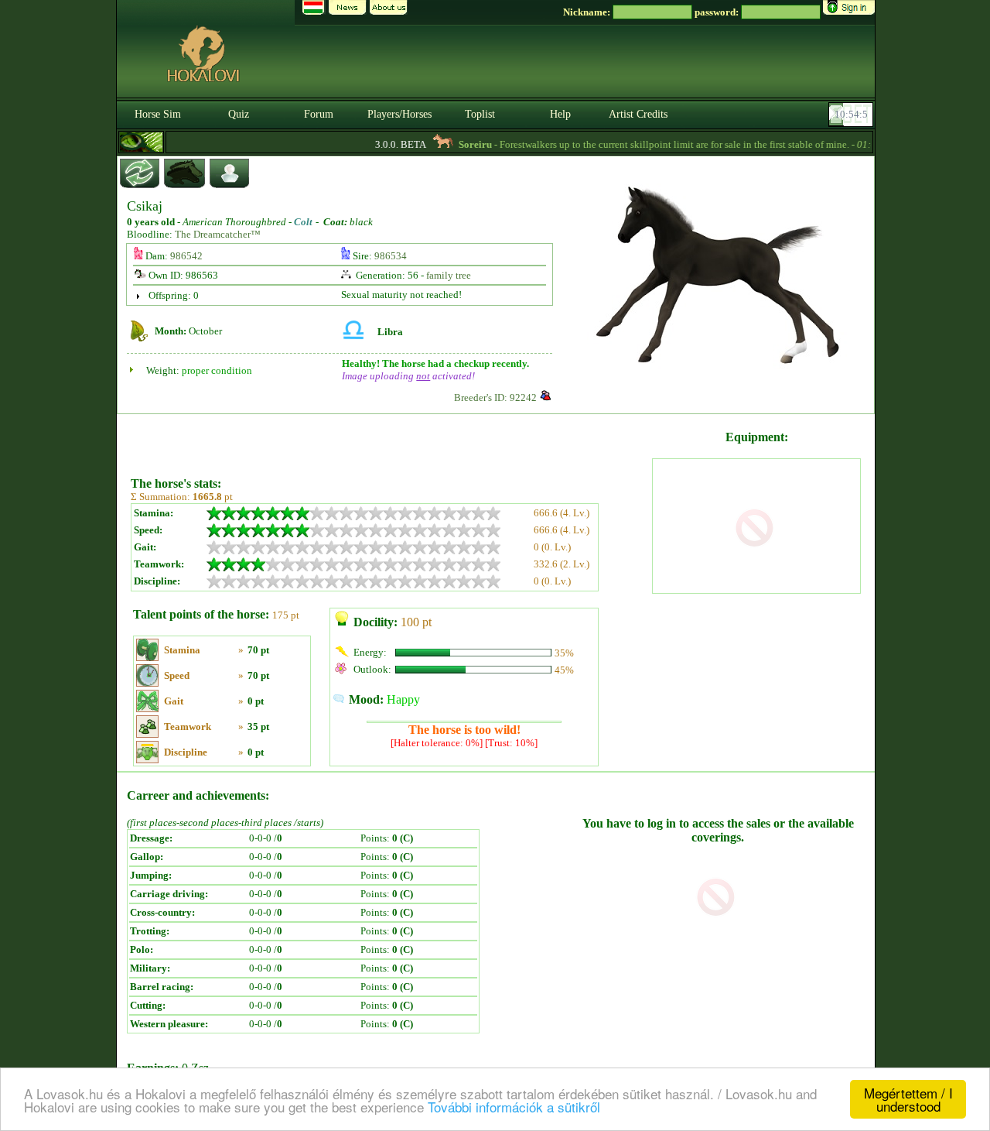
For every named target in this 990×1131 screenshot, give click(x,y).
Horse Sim (158, 114)
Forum (318, 114)
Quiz (238, 114)
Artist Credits (638, 114)
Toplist (480, 114)
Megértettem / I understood (908, 1099)
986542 (186, 256)
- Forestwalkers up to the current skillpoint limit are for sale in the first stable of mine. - (656, 144)
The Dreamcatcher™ (218, 234)
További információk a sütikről (514, 1106)
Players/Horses (399, 114)
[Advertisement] (390, 439)
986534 (390, 256)
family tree (448, 275)
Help (560, 114)
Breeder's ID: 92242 (495, 397)
